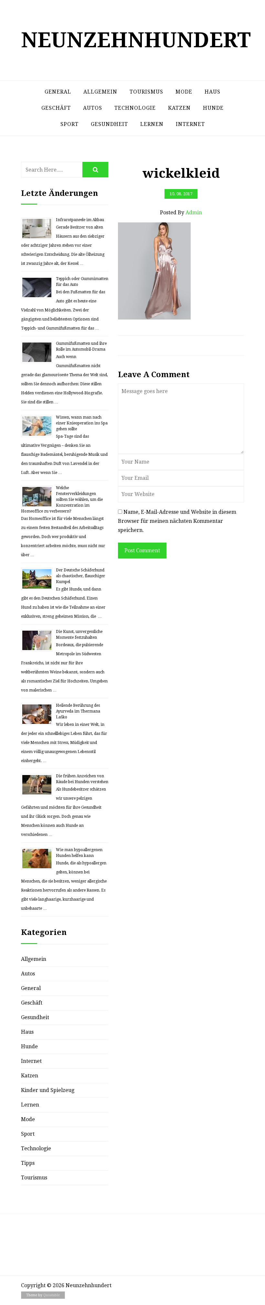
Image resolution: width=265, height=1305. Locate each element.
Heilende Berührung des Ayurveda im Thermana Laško (78, 711)
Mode (183, 92)
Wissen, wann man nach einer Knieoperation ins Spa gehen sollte (82, 423)
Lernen (152, 124)
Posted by (181, 212)
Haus (212, 92)
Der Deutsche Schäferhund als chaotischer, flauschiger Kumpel (80, 576)
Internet (190, 124)
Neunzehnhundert (136, 40)
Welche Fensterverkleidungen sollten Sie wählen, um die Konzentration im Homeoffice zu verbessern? (62, 499)
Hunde (213, 108)
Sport (69, 124)
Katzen (179, 108)
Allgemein (100, 92)
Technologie (135, 108)
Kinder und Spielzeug (47, 1090)
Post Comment (142, 550)
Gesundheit (109, 124)
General (58, 92)
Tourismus (146, 92)
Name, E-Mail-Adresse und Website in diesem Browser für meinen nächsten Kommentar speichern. (177, 521)
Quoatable (51, 1295)
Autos (92, 108)
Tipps (28, 1163)
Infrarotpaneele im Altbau (80, 220)
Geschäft (56, 108)
